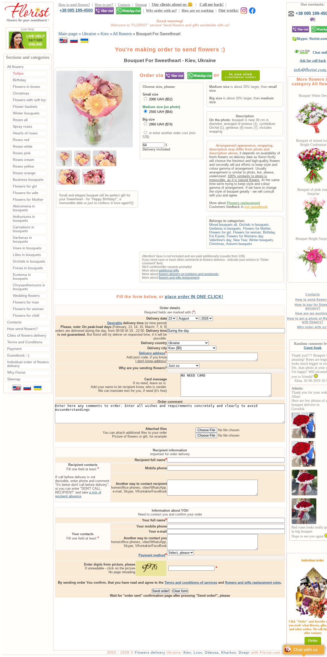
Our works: (228, 10)
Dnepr (244, 652)
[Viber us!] (104, 11)
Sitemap (141, 5)
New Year (240, 240)
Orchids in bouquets (254, 225)
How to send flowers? (74, 5)
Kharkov (228, 652)
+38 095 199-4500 (76, 10)
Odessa (212, 652)
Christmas (216, 244)
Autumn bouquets (239, 244)
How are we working (198, 11)
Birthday (269, 232)
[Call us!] (292, 13)
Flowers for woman (247, 232)
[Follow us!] (252, 10)
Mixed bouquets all (223, 225)
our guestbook (255, 207)
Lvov (198, 652)
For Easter (217, 236)
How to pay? (104, 5)
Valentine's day (220, 240)
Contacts (124, 5)
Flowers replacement (243, 203)
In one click (240, 75)
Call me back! (212, 4)
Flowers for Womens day (245, 236)
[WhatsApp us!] (128, 11)
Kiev (187, 652)
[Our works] (243, 10)
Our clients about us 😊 (172, 4)
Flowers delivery (150, 652)
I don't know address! (151, 361)
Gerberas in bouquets (225, 228)
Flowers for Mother (256, 228)
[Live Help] (27, 48)
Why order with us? (161, 11)
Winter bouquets (261, 240)
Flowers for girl (220, 232)
